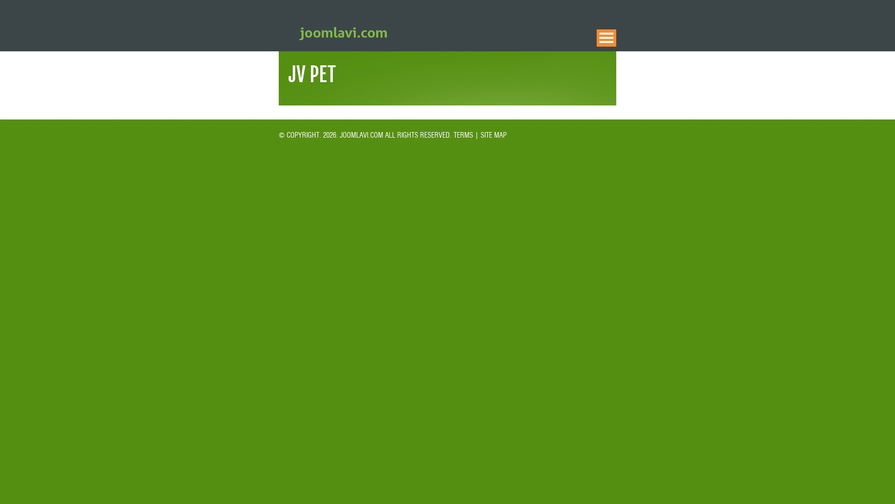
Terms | (466, 135)
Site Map (493, 135)
